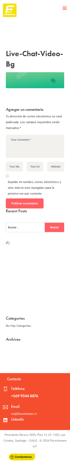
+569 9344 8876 (24, 395)
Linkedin (17, 419)
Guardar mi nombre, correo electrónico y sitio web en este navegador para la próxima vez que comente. (34, 187)
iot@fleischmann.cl (24, 414)
